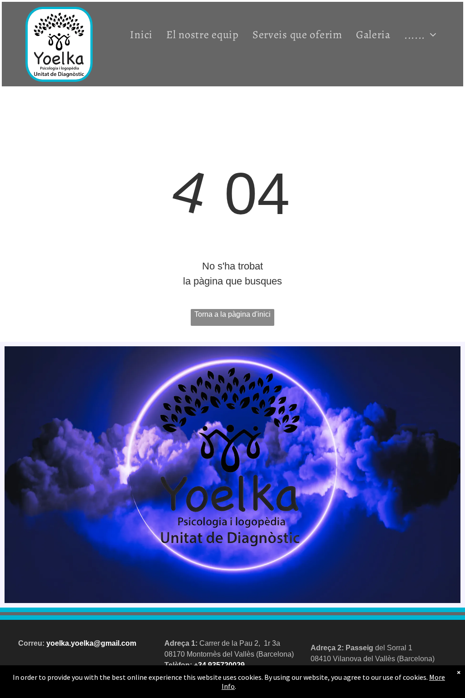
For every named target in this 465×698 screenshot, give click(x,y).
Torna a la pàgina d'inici (232, 314)
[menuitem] (141, 34)
